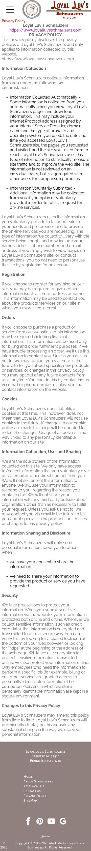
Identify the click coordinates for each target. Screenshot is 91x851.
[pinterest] (40, 821)
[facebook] (28, 821)
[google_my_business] (63, 821)
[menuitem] (45, 776)
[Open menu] (10, 9)
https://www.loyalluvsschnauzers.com (45, 30)
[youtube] (51, 821)
